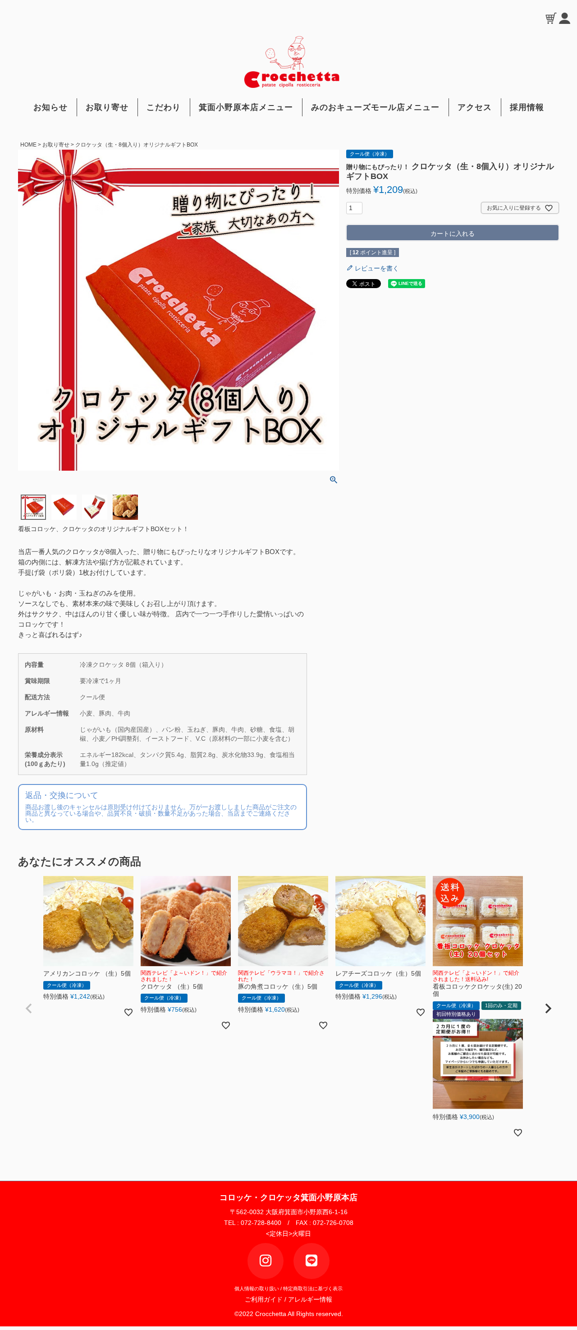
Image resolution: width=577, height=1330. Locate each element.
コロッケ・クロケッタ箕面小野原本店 (288, 1197)
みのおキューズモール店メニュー (375, 107)
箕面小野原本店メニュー (246, 107)
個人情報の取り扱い (256, 1288)
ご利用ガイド (265, 1299)
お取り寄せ (107, 107)
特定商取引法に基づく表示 (313, 1288)
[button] (29, 1008)
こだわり (164, 107)
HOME (28, 145)
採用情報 (527, 107)
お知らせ (50, 107)
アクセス (475, 107)
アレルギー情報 (310, 1299)
